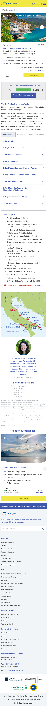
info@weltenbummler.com (14, 670)
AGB (2, 636)
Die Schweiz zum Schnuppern (15, 467)
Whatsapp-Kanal (7, 624)
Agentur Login (6, 602)
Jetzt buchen (33, 75)
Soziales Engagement (8, 565)
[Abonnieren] (43, 528)
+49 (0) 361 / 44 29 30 (11, 664)
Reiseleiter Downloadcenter (10, 606)
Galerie (3, 555)
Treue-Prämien (6, 593)
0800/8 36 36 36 (20, 386)
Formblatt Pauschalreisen (10, 639)
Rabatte (4, 599)
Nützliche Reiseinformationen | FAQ (13, 574)
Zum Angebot (23, 498)
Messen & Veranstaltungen (10, 614)
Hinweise (21, 134)
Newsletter (5, 618)
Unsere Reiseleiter (7, 549)
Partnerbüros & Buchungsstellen (12, 583)
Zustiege (4, 580)
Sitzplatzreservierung (8, 577)
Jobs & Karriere (6, 558)
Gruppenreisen (6, 596)
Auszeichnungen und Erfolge (11, 562)
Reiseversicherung (7, 586)
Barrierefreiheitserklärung (15, 699)
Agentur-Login (22, 696)
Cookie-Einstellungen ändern (23, 703)
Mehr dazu (39, 285)
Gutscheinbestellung (8, 590)
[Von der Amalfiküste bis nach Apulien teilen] (45, 10)
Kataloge (4, 621)
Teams (3, 546)
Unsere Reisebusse (7, 552)
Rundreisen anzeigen (10, 10)
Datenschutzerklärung (8, 645)
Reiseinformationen (36, 134)
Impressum (5, 649)
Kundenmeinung (7, 642)
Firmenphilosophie (7, 542)
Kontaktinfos (5, 633)
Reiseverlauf (8, 134)
